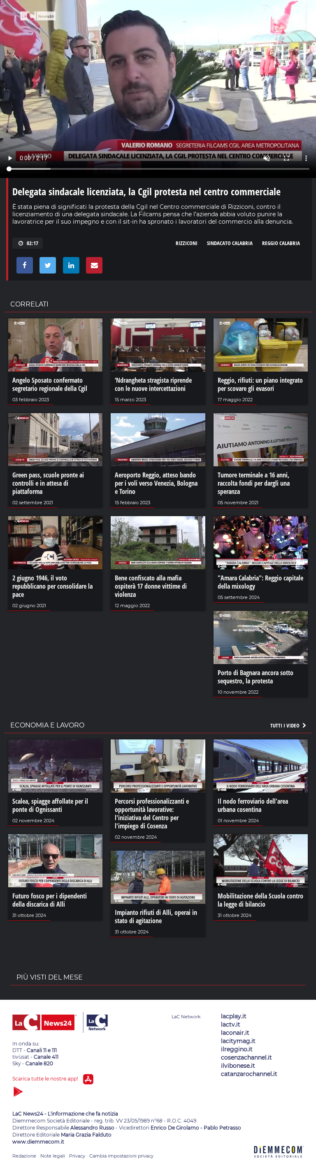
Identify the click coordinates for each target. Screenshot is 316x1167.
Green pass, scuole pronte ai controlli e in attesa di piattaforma (48, 483)
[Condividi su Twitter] (46, 267)
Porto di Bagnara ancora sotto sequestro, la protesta (255, 676)
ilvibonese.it (238, 1065)
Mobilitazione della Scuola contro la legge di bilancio (260, 900)
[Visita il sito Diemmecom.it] (279, 1162)
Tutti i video (285, 725)
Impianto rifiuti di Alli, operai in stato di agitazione (156, 916)
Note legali (52, 1156)
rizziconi (187, 243)
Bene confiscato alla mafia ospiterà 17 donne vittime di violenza (151, 586)
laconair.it (235, 1032)
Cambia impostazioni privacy (121, 1156)
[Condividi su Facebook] (23, 267)
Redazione (24, 1156)
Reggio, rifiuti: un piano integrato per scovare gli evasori (260, 384)
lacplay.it (233, 1016)
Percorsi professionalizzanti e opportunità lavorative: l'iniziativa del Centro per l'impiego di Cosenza (152, 813)
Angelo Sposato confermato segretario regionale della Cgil (49, 384)
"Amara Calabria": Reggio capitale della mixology (260, 582)
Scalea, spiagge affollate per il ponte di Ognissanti (50, 805)
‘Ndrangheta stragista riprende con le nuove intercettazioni (153, 384)
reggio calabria (281, 243)
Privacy (77, 1156)
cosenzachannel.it (246, 1057)
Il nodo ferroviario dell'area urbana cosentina (253, 805)
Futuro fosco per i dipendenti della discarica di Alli (49, 900)
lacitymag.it (238, 1041)
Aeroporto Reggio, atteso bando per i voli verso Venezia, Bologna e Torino (156, 483)
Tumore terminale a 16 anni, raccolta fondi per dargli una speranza (254, 483)
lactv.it (230, 1024)
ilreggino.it (237, 1049)
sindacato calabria (230, 243)
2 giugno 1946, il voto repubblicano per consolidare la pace (52, 586)
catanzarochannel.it (249, 1074)
